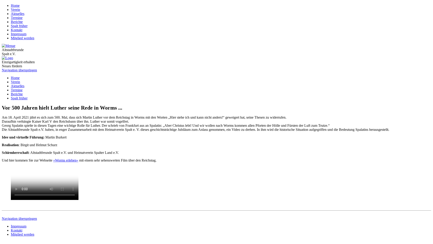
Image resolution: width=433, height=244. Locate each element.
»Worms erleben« (65, 160)
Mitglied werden (22, 38)
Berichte (17, 22)
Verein (15, 10)
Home (15, 5)
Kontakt (16, 30)
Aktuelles (17, 14)
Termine (17, 18)
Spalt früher (19, 26)
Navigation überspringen (19, 70)
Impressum (18, 34)
